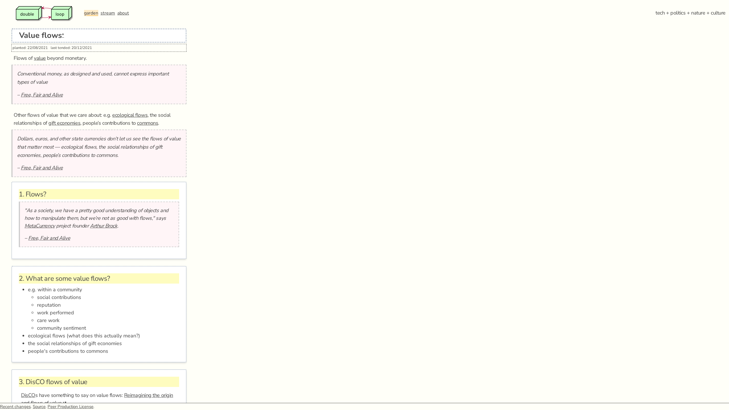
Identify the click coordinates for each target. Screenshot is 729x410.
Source (39, 406)
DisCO (28, 395)
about (123, 13)
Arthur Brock (103, 225)
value (40, 58)
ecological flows (130, 115)
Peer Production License (70, 406)
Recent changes (15, 406)
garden (91, 13)
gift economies (64, 123)
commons (147, 123)
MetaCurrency (39, 225)
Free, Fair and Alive (42, 94)
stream (108, 13)
